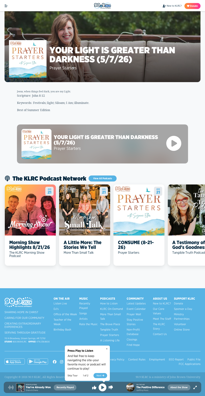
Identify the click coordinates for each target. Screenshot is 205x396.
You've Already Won (38, 387)
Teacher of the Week (62, 322)
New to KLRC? (174, 5)
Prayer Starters (63, 67)
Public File (193, 359)
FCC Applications (189, 364)
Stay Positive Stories (135, 322)
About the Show (179, 387)
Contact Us (160, 334)
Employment (157, 359)
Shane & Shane (32, 390)
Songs (83, 313)
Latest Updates (136, 303)
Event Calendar (136, 308)
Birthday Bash (62, 329)
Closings (132, 339)
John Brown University (185, 377)
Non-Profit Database (133, 332)
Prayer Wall (134, 314)
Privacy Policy (115, 359)
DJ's (56, 308)
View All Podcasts (102, 178)
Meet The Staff (162, 318)
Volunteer (180, 324)
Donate (193, 6)
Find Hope (133, 344)
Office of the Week (65, 314)
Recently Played (84, 306)
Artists (83, 318)
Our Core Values (158, 311)
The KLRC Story (159, 326)
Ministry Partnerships (182, 316)
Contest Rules (136, 359)
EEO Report (176, 359)
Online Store (182, 329)
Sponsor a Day (183, 308)
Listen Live (60, 303)
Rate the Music (88, 324)
